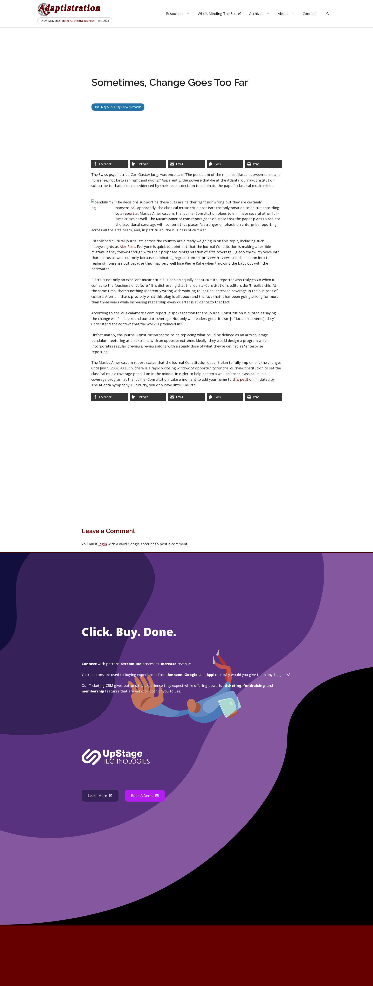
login (102, 544)
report (128, 213)
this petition (243, 379)
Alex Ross (127, 246)
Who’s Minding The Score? (219, 13)
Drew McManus (131, 107)
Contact (309, 13)
